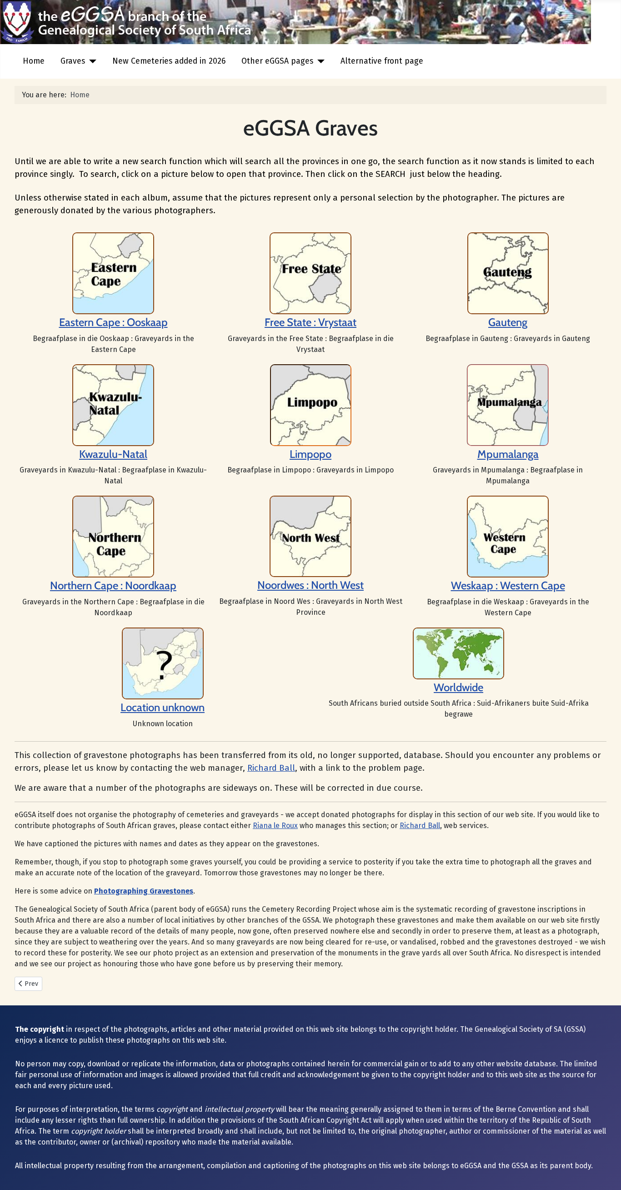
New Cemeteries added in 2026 (168, 61)
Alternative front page (382, 61)
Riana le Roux (275, 825)
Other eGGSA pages (277, 61)
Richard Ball (271, 768)
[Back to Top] (605, 1173)
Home (34, 61)
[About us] (310, 272)
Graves (72, 61)
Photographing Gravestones (143, 891)
